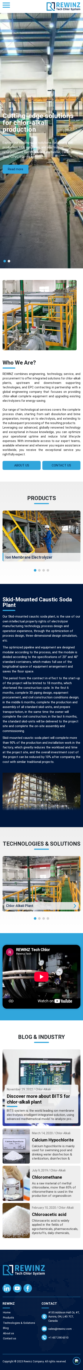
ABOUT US (21, 465)
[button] (4, 261)
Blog (6, 1328)
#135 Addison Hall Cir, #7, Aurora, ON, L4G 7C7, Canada (64, 1316)
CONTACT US (61, 465)
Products (8, 1317)
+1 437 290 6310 (58, 1337)
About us (8, 1333)
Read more (15, 169)
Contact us (9, 1338)
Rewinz (28, 1361)
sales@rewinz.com (60, 1328)
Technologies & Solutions (19, 1322)
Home (6, 1312)
